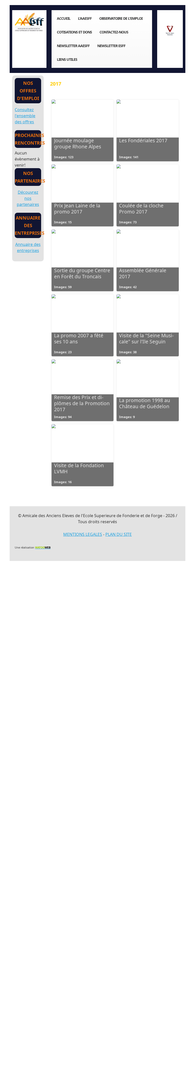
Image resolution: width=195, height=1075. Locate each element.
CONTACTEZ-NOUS (114, 32)
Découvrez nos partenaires (28, 198)
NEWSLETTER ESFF (111, 45)
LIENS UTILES (67, 59)
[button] (183, 1063)
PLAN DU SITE (118, 534)
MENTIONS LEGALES (82, 534)
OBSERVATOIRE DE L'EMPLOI (120, 18)
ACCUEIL (63, 18)
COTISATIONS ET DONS (74, 32)
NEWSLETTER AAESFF (73, 45)
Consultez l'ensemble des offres (25, 116)
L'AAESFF (85, 18)
